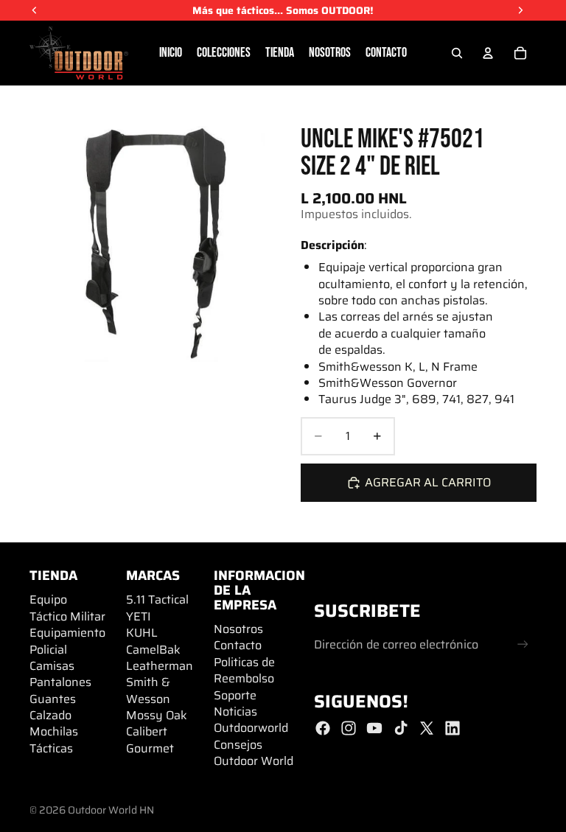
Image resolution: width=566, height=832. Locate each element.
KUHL (142, 632)
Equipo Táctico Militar (67, 607)
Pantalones (60, 682)
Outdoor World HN (111, 810)
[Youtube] (374, 728)
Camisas (51, 666)
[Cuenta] (488, 53)
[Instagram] (348, 728)
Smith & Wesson (148, 690)
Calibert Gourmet (150, 739)
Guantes (52, 699)
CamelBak (153, 649)
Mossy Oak (156, 715)
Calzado (50, 715)
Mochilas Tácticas (53, 739)
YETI (138, 616)
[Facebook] (323, 728)
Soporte (235, 695)
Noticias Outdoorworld (251, 719)
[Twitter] (427, 728)
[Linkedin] (452, 728)
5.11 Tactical (157, 599)
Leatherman (159, 666)
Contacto (238, 645)
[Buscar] (457, 53)
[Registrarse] (523, 644)
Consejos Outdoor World (253, 752)
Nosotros (238, 629)
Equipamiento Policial (67, 640)
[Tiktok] (401, 728)
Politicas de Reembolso (244, 670)
